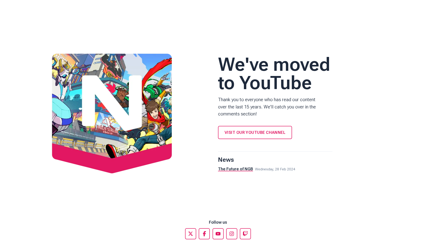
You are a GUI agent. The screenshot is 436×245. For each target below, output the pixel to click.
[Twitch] (245, 233)
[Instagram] (231, 233)
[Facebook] (204, 233)
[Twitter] (190, 233)
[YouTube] (218, 233)
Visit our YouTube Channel (255, 132)
